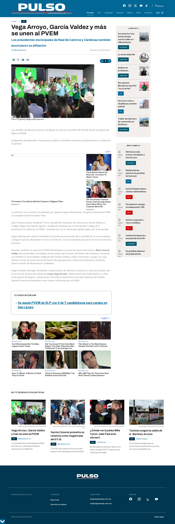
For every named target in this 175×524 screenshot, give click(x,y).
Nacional (119, 13)
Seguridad (109, 13)
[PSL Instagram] (129, 5)
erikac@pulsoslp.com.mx (100, 499)
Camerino (148, 13)
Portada (90, 13)
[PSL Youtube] (141, 5)
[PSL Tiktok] (146, 5)
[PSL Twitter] (135, 6)
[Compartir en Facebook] (13, 60)
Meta (138, 13)
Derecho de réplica (58, 504)
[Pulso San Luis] (41, 8)
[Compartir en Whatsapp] (23, 60)
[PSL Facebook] (124, 5)
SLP (99, 13)
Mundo (130, 13)
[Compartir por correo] (27, 60)
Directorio (55, 500)
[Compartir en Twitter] (18, 60)
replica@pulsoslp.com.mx (101, 503)
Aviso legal (159, 517)
